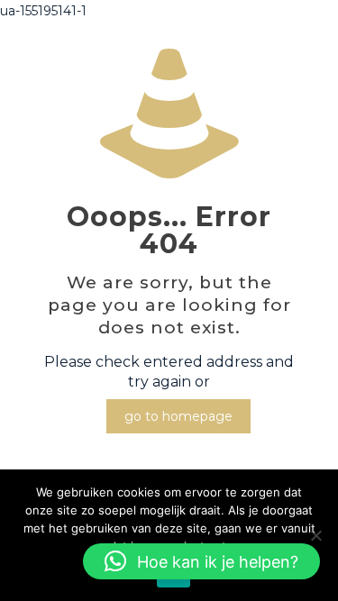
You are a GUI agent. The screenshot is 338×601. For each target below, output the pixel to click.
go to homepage (178, 416)
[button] (201, 561)
